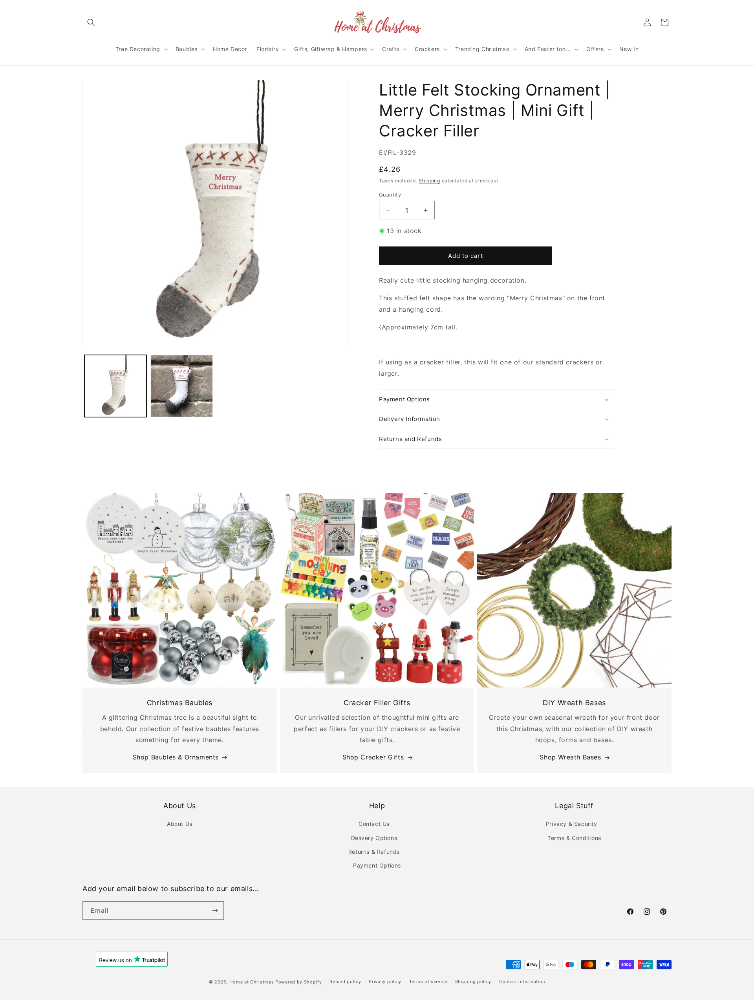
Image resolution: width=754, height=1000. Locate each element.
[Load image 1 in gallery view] (115, 386)
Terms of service (428, 981)
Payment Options (377, 865)
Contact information (522, 981)
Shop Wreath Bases (570, 757)
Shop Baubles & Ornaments (176, 757)
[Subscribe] (214, 910)
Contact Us (374, 823)
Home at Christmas (251, 982)
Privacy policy (385, 981)
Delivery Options (374, 838)
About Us (179, 823)
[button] (91, 22)
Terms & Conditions (574, 838)
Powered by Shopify (298, 982)
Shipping (429, 181)
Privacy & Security (571, 823)
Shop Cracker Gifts (373, 757)
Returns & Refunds (374, 851)
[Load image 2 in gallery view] (181, 386)
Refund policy (345, 981)
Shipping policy (473, 981)
